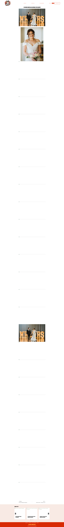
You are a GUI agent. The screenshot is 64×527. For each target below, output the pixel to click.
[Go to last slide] (15, 513)
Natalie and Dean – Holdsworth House (40, 502)
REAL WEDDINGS (42, 3)
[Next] (48, 513)
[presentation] (19, 511)
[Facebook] (52, 3)
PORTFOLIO (32, 3)
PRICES (50, 3)
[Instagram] (53, 3)
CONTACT (25, 3)
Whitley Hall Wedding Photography (23, 502)
